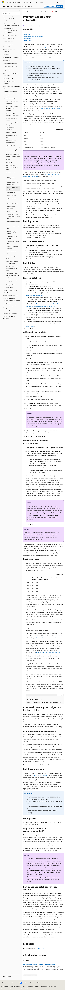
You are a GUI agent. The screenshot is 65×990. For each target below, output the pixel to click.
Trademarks (13, 989)
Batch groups (27, 32)
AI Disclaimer (4, 986)
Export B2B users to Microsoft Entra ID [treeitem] (11, 141)
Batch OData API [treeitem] (11, 251)
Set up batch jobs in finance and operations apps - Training (39, 964)
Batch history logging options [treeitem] (12, 232)
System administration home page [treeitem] (12, 102)
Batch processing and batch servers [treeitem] (13, 183)
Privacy (36, 986)
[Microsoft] (3, 2)
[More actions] (62, 12)
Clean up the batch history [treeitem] (12, 237)
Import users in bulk (42, 304)
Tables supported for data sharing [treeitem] (13, 124)
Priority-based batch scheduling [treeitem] (12, 188)
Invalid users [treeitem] (9, 287)
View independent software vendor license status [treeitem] (12, 167)
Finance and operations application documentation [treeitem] (11, 24)
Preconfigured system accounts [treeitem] (11, 136)
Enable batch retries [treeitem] (12, 204)
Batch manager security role (34, 295)
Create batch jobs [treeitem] (11, 195)
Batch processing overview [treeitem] (11, 179)
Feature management (43, 47)
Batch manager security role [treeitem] (13, 222)
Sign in (61, 2)
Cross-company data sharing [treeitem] (11, 119)
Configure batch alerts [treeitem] (13, 226)
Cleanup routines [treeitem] (10, 284)
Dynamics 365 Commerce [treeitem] (10, 313)
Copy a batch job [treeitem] (11, 198)
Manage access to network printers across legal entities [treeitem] (13, 150)
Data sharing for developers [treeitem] (10, 128)
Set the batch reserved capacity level (34, 36)
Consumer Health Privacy (48, 986)
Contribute (30, 986)
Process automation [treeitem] (11, 172)
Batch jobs (27, 34)
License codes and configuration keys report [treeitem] (12, 114)
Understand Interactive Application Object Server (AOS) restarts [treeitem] (12, 275)
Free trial (59, 6)
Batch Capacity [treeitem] (11, 192)
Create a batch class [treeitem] (12, 201)
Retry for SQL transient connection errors (48, 638)
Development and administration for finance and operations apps (37, 12)
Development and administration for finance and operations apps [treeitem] (11, 30)
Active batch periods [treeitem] (12, 211)
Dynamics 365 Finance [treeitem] (9, 310)
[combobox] (11, 13)
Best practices (28, 38)
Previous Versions (15, 986)
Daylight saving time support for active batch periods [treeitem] (13, 216)
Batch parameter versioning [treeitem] (11, 207)
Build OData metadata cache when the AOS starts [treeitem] (12, 268)
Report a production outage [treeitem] (11, 258)
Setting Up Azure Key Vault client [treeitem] (11, 281)
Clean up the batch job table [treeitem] (13, 242)
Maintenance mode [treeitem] (11, 132)
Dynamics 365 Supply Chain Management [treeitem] (10, 307)
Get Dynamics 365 (50, 6)
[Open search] (57, 2)
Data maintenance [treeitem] (10, 145)
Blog (22, 986)
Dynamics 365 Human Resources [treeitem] (9, 317)
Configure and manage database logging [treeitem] (12, 262)
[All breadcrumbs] (24, 12)
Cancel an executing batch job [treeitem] (12, 247)
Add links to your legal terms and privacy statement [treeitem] (12, 108)
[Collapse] (19, 10)
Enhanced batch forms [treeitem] (13, 229)
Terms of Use (4, 989)
